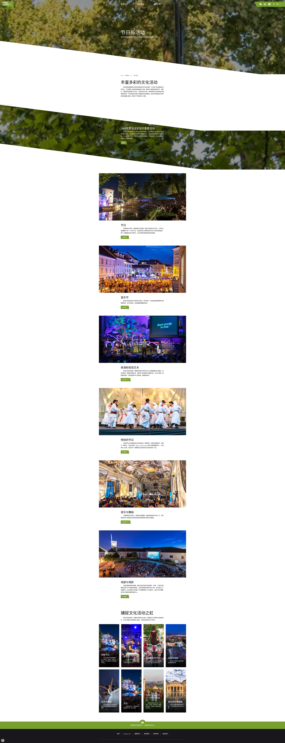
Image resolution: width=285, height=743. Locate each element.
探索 (123, 142)
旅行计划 (157, 4)
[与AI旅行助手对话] (274, 4)
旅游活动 (124, 4)
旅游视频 (146, 734)
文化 (131, 75)
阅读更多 (124, 237)
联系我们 (165, 734)
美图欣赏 (137, 734)
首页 (123, 75)
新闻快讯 (156, 734)
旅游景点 (140, 4)
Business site (127, 734)
